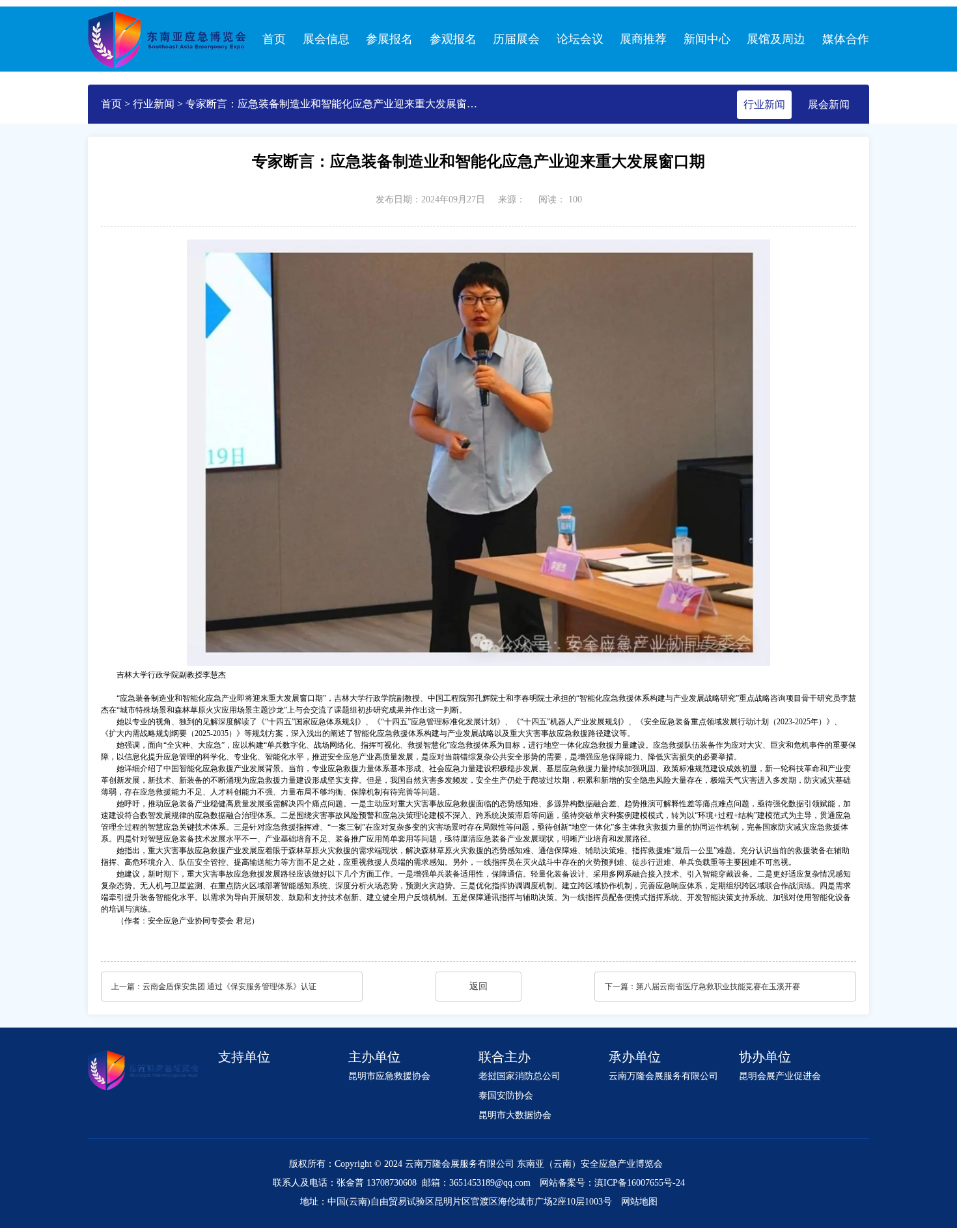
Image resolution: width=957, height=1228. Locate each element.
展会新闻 (829, 104)
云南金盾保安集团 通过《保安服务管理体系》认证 (229, 986)
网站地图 (639, 1202)
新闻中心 (707, 39)
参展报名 (389, 39)
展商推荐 (643, 39)
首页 (274, 39)
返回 (478, 986)
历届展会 (516, 39)
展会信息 (326, 39)
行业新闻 (153, 103)
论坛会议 (580, 39)
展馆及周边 (776, 39)
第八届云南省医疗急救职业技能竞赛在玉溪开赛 (718, 986)
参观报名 (453, 39)
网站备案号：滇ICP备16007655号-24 (612, 1183)
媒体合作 (845, 39)
